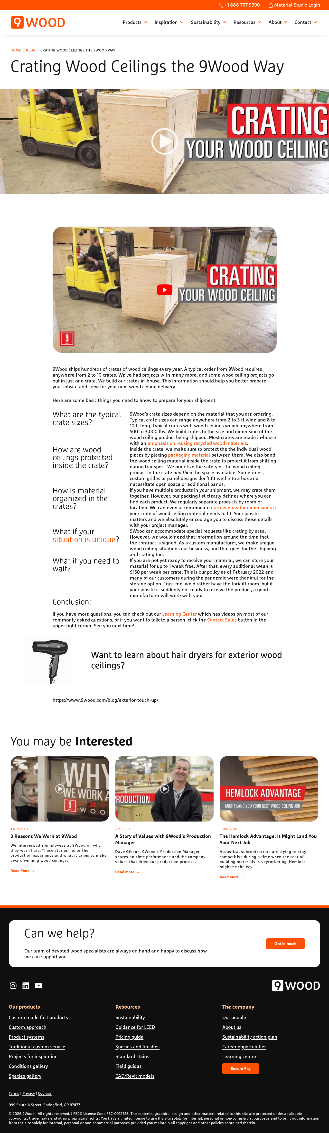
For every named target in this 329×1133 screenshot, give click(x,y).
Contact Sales (222, 620)
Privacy (28, 1093)
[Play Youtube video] (165, 290)
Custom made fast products (38, 1017)
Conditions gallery (28, 1066)
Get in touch (285, 943)
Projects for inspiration (33, 1056)
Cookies (45, 1093)
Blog (31, 50)
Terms (14, 1093)
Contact (303, 22)
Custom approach (28, 1027)
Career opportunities (244, 1046)
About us (231, 1027)
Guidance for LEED (135, 1027)
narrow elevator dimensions (241, 507)
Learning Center (179, 614)
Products (132, 22)
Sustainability (205, 22)
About (275, 22)
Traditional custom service (37, 1046)
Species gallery (25, 1076)
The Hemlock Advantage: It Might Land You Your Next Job (268, 839)
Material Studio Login (296, 5)
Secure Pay (241, 1068)
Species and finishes (137, 1046)
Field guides (128, 1066)
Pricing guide (129, 1037)
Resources (244, 22)
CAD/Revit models (134, 1076)
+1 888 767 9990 (241, 5)
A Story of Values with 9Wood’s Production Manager (163, 839)
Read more (22, 871)
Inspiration (166, 22)
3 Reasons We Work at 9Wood (43, 836)
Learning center (239, 1056)
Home (15, 50)
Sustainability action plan (249, 1037)
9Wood (28, 1113)
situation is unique (84, 540)
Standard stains (132, 1056)
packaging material (189, 455)
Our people (234, 1017)
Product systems (26, 1037)
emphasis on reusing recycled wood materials (197, 443)
